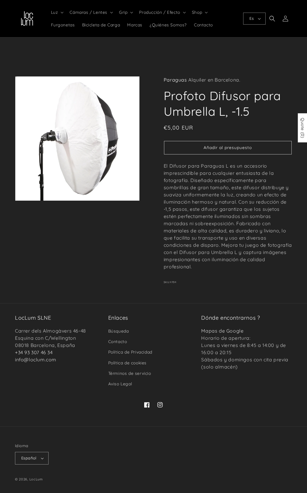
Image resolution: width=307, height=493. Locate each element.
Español (29, 458)
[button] (56, 12)
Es (251, 18)
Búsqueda (118, 331)
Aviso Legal (120, 384)
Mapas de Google (222, 331)
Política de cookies (127, 363)
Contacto (117, 341)
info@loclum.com (35, 360)
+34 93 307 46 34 (34, 352)
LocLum (36, 479)
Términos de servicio (129, 373)
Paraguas (175, 80)
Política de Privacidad (130, 352)
